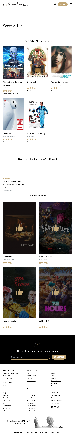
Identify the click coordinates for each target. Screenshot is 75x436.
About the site (55, 395)
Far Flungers (7, 406)
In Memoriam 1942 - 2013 (22, 423)
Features (30, 403)
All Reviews (6, 376)
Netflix (53, 376)
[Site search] (55, 4)
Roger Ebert (31, 408)
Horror (29, 386)
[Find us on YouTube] (55, 406)
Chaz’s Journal (7, 398)
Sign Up (5, 385)
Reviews (5, 395)
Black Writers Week (33, 400)
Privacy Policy (54, 432)
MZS (4, 403)
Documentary (31, 381)
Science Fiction (56, 381)
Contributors (55, 403)
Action (29, 373)
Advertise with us (56, 400)
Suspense (54, 383)
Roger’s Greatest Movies (11, 373)
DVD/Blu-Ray (31, 395)
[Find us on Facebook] (52, 407)
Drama (29, 383)
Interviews (6, 408)
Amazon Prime (32, 376)
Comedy (29, 378)
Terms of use (43, 432)
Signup (63, 4)
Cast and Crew (7, 378)
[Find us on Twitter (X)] (58, 407)
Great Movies (7, 400)
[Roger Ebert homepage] (15, 4)
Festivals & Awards (33, 411)
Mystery (53, 373)
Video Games (31, 398)
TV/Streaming (31, 406)
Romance (54, 378)
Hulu (28, 388)
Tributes (5, 411)
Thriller (53, 386)
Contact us (54, 398)
